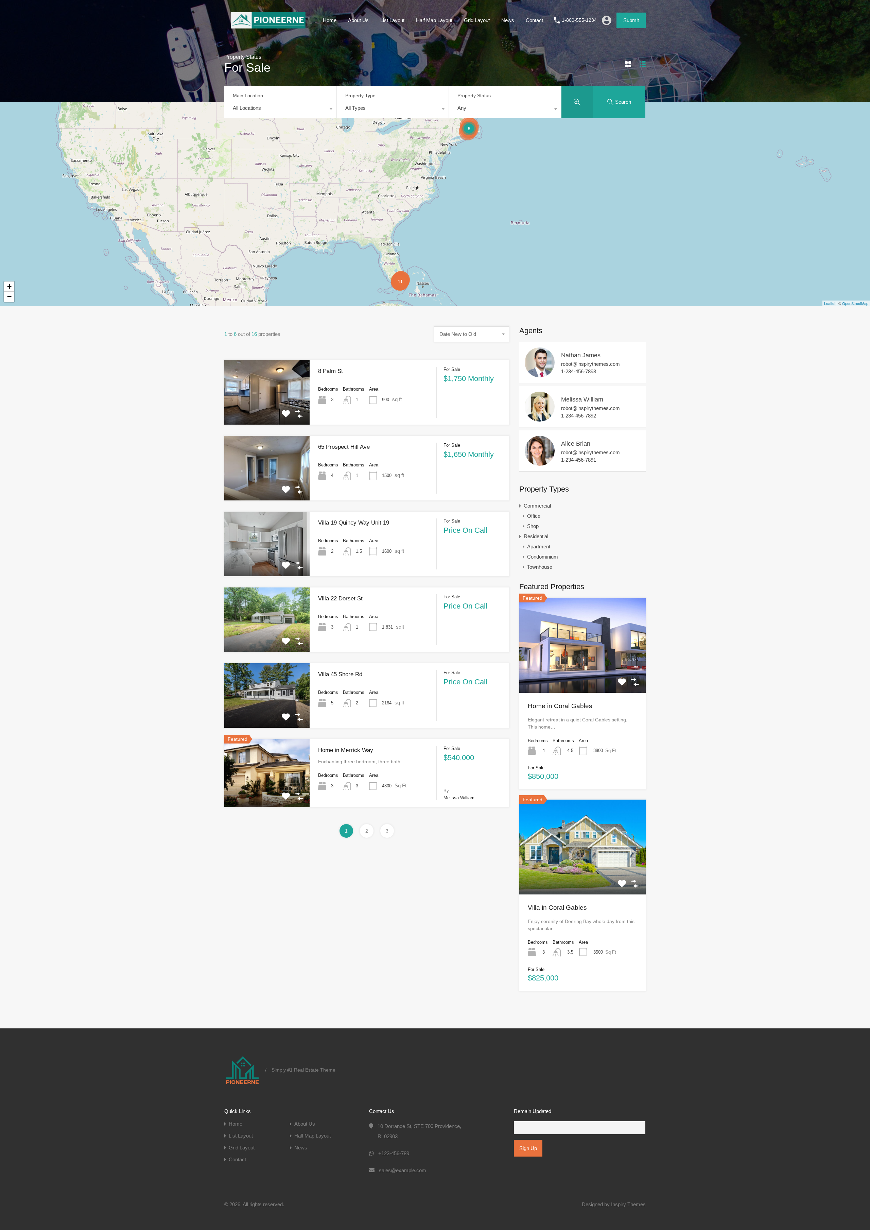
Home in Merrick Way (345, 750)
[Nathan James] (540, 374)
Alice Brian (575, 443)
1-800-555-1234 (579, 20)
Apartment (538, 546)
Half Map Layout (434, 20)
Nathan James (581, 355)
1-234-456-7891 (578, 460)
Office (533, 516)
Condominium (542, 557)
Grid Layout (477, 20)
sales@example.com (402, 1170)
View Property (267, 411)
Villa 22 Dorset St (340, 598)
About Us (358, 20)
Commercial (537, 506)
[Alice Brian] (540, 462)
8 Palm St (330, 371)
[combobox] (280, 110)
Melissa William (582, 399)
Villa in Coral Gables (557, 907)
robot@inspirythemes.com (590, 364)
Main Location (248, 95)
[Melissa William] (540, 418)
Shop (533, 526)
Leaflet (829, 303)
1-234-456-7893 (578, 371)
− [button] (9, 296)
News (507, 20)
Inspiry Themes (628, 1204)
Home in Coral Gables (560, 706)
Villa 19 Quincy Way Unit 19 (353, 522)
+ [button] (9, 286)
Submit (631, 20)
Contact (534, 20)
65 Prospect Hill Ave (344, 447)
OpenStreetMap (855, 303)
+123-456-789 (393, 1153)
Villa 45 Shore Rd (340, 674)
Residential (536, 536)
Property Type (360, 95)
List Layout (392, 20)
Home (329, 20)
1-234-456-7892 (578, 415)
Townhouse (539, 567)
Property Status (474, 95)
